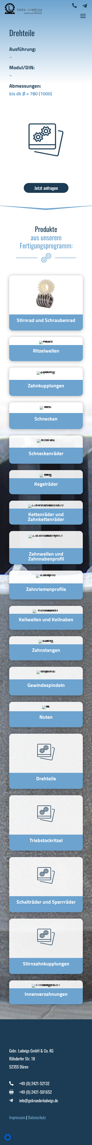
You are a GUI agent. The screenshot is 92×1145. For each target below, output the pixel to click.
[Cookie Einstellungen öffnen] (7, 1139)
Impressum (17, 1117)
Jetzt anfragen (46, 188)
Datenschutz (37, 1117)
